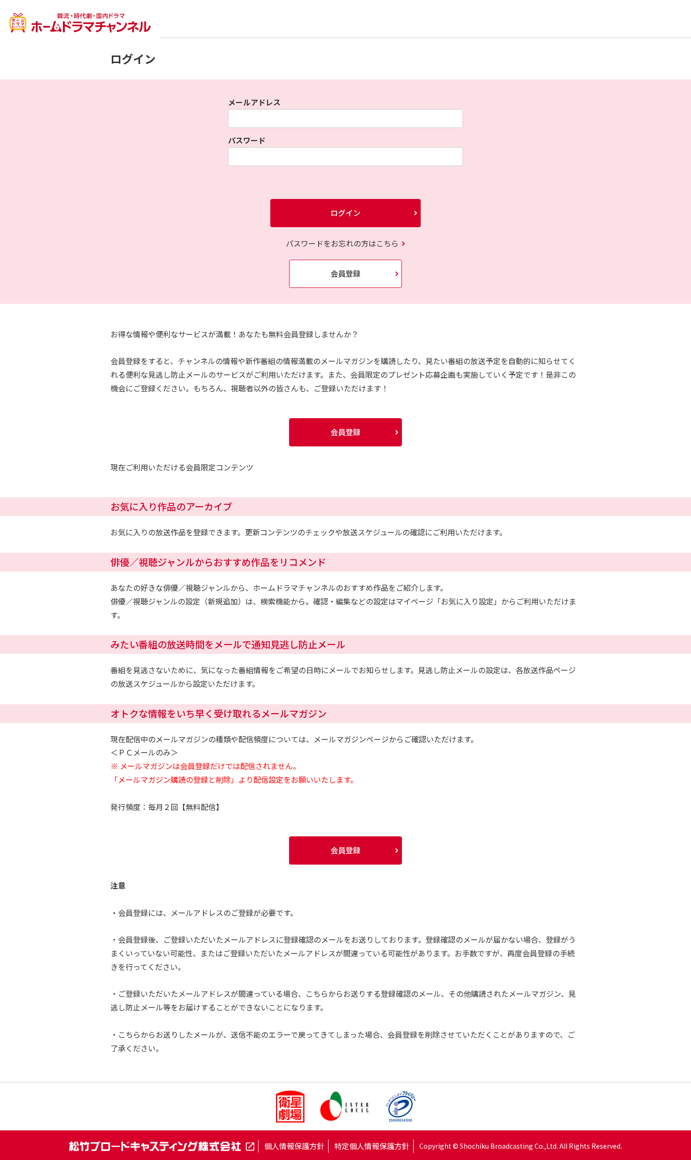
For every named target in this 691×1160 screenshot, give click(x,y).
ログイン (345, 212)
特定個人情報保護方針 (371, 1146)
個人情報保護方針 (294, 1146)
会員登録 (345, 273)
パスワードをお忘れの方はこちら (342, 243)
